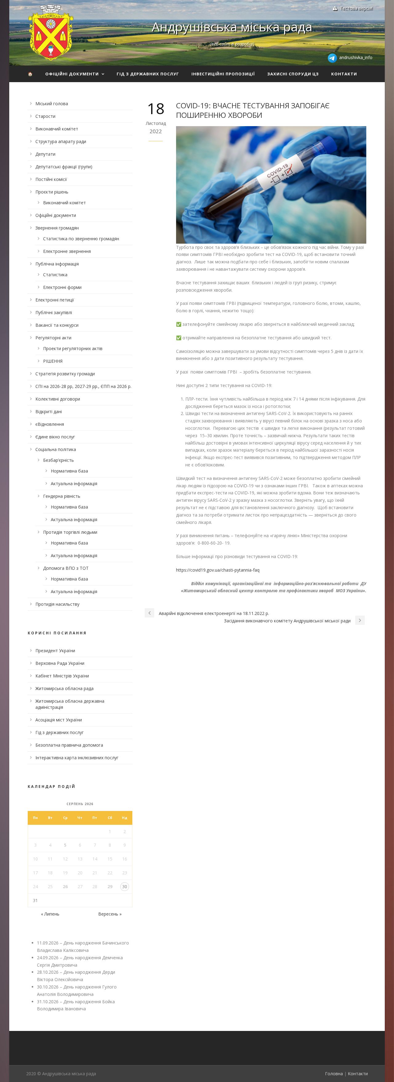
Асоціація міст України (58, 720)
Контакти (344, 74)
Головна (334, 1073)
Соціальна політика (55, 449)
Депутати (45, 154)
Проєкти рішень (51, 192)
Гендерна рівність (61, 496)
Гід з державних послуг (148, 74)
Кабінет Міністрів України (62, 676)
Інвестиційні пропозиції (223, 74)
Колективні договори (57, 399)
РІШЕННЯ (52, 361)
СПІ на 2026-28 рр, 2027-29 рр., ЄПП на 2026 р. (83, 386)
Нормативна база (69, 471)
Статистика (55, 274)
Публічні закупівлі (53, 312)
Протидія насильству (57, 604)
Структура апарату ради (60, 141)
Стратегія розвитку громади (65, 374)
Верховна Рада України (59, 663)
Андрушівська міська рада (232, 26)
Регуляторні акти (53, 338)
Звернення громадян (57, 228)
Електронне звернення (67, 251)
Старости (45, 116)
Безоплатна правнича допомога (69, 745)
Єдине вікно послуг (55, 437)
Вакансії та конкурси (56, 325)
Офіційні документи (72, 74)
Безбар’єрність (58, 460)
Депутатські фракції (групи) (63, 167)
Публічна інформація (57, 264)
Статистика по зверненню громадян (81, 239)
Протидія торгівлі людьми (70, 532)
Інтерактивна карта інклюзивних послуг (77, 758)
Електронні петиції (54, 300)
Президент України (55, 650)
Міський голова (51, 103)
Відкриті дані (48, 411)
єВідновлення (49, 424)
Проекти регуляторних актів (73, 348)
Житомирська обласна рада (64, 688)
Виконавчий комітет (56, 129)
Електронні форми (62, 287)
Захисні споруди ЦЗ (293, 74)
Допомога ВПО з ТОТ (66, 568)
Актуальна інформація (74, 483)
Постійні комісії (51, 179)
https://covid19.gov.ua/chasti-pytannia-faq (217, 570)
